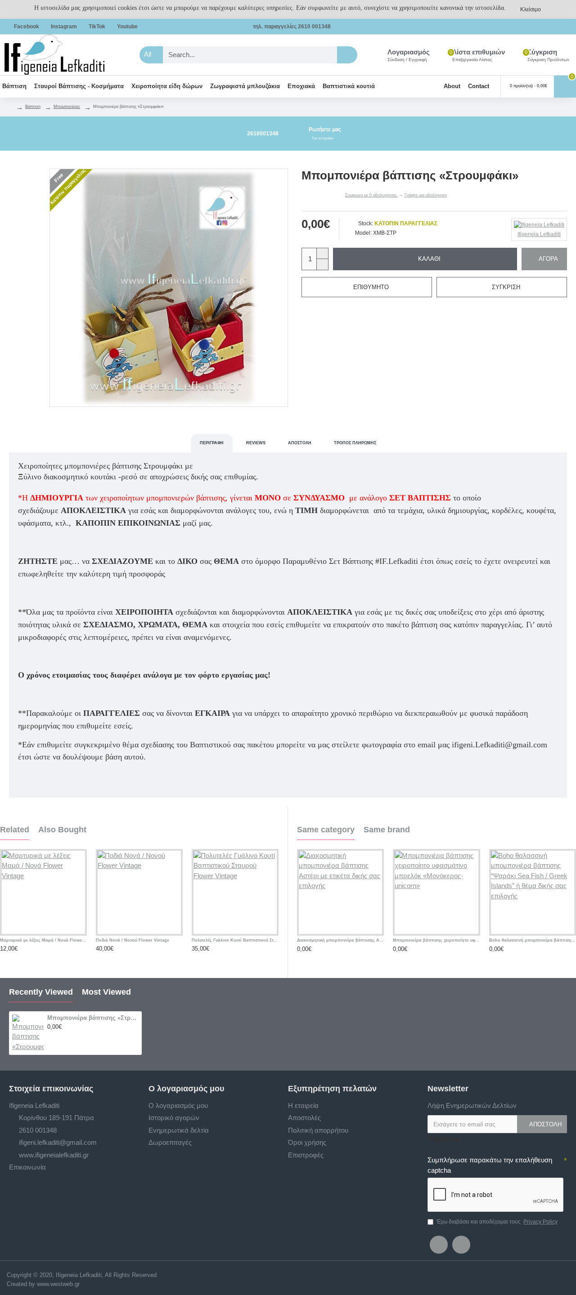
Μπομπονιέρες (67, 106)
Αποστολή (299, 443)
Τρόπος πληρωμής (355, 443)
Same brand (387, 829)
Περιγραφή (212, 443)
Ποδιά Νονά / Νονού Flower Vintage (132, 940)
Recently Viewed (41, 991)
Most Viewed (106, 991)
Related (14, 829)
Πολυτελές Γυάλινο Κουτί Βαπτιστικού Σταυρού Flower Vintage (235, 940)
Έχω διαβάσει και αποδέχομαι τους (497, 1222)
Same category (326, 829)
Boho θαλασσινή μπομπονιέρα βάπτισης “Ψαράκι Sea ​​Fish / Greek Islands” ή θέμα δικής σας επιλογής (532, 940)
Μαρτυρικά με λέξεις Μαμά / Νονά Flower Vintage (43, 940)
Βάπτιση (32, 106)
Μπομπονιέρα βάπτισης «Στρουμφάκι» (93, 1017)
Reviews (256, 443)
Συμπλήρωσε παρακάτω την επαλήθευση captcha (490, 1165)
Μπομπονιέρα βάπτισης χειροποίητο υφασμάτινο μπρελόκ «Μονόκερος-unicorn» (436, 940)
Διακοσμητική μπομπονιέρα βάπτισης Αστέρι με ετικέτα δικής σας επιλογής (340, 940)
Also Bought (62, 829)
